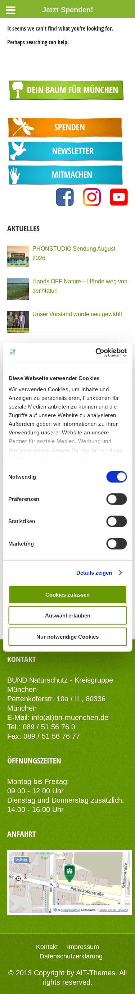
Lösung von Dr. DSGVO (113, 910)
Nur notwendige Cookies (67, 636)
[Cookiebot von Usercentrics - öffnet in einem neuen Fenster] (96, 352)
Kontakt (47, 946)
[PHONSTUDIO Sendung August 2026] (18, 256)
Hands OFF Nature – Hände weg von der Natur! (79, 286)
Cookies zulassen (67, 594)
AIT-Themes (95, 973)
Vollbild (21, 860)
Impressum (83, 946)
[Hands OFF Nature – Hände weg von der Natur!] (18, 289)
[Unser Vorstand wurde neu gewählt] (18, 322)
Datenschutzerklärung (71, 956)
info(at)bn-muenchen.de (70, 717)
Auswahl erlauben (67, 615)
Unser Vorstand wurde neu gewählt (77, 314)
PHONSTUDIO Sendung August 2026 (73, 253)
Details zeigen (94, 573)
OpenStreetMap (70, 910)
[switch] (116, 499)
